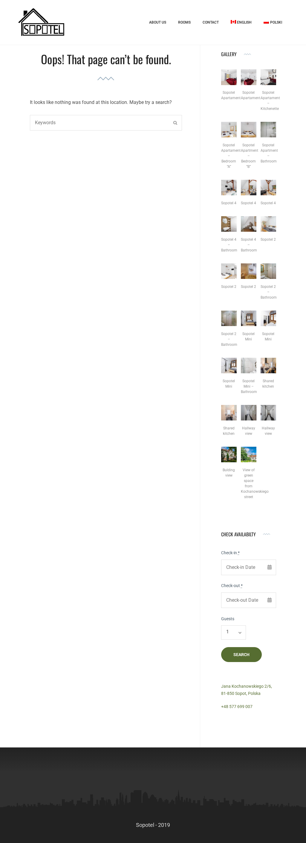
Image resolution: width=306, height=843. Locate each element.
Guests (227, 618)
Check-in (230, 552)
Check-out (232, 585)
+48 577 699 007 (237, 706)
